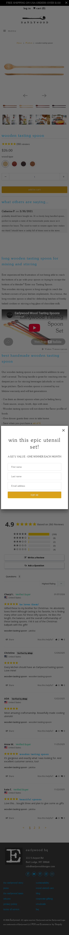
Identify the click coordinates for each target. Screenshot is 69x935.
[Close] (63, 430)
